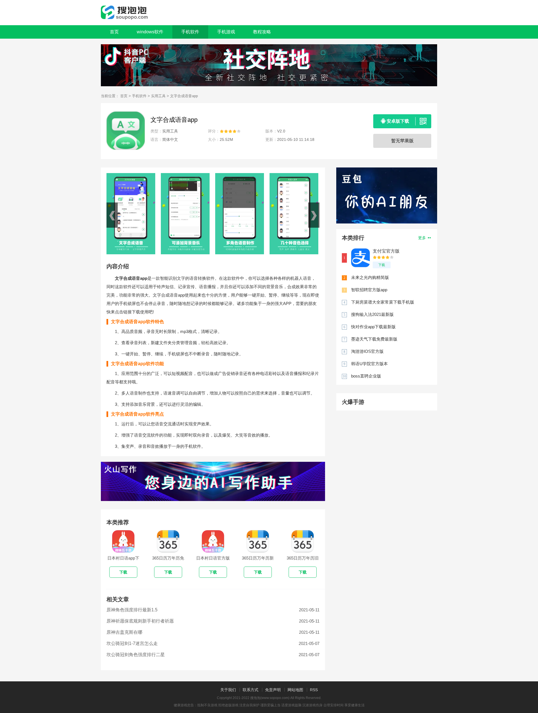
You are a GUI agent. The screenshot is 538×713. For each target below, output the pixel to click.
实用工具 (158, 96)
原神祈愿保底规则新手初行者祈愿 (140, 621)
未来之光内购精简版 (370, 277)
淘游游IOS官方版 (367, 351)
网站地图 (295, 690)
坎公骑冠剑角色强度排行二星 (135, 654)
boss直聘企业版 (366, 376)
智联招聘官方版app (369, 289)
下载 (381, 265)
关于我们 (228, 690)
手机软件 (139, 96)
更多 (422, 238)
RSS (314, 690)
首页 (114, 31)
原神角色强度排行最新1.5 (131, 609)
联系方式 (250, 690)
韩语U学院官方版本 (369, 363)
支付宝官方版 (386, 251)
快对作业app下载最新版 (373, 326)
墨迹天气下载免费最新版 (374, 339)
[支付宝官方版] (360, 257)
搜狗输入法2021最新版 (372, 314)
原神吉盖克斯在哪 (124, 632)
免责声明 (273, 690)
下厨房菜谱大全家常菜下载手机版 (382, 302)
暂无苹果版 (402, 140)
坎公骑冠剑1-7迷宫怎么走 (132, 643)
